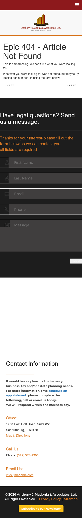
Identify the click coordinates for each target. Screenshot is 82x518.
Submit (76, 261)
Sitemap (71, 499)
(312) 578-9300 (28, 455)
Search (71, 85)
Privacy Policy (50, 499)
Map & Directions (18, 435)
